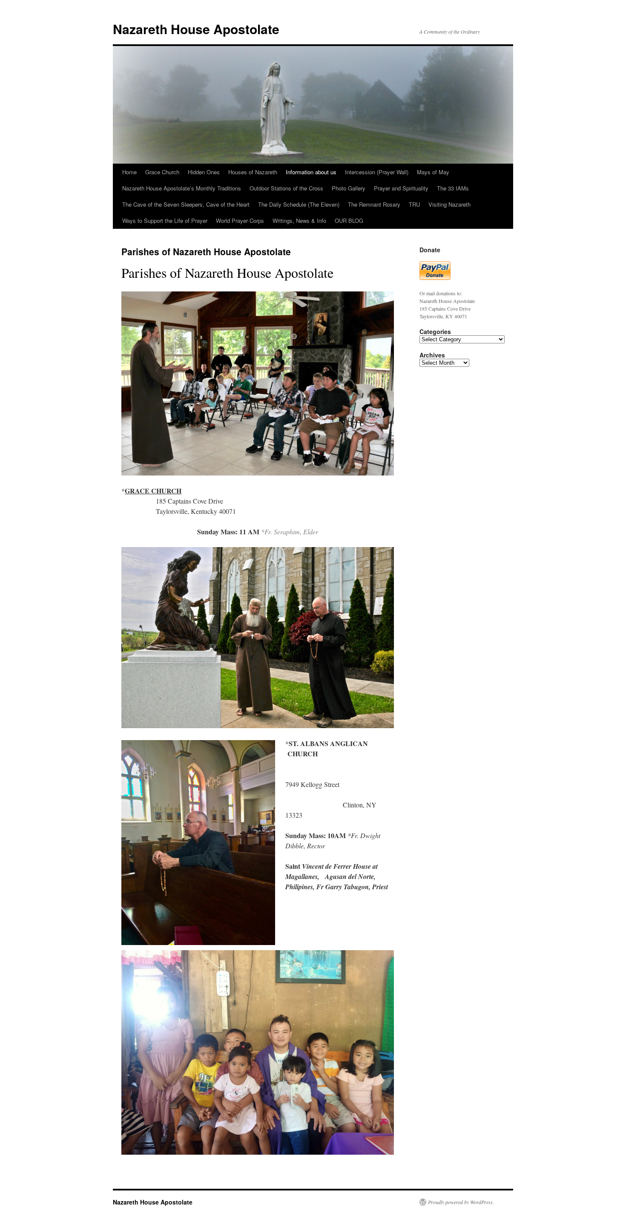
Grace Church (162, 172)
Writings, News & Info (299, 220)
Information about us (311, 172)
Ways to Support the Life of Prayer (164, 220)
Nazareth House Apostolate (196, 29)
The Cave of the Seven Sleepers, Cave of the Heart (186, 204)
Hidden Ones (204, 172)
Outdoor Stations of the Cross (286, 188)
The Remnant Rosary (374, 204)
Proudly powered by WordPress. (461, 1202)
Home (129, 172)
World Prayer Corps (240, 220)
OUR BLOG (349, 220)
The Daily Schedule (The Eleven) (298, 204)
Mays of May (433, 172)
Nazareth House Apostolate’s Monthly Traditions (181, 188)
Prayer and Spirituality (401, 188)
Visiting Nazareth (449, 204)
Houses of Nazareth (252, 172)
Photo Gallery (348, 188)
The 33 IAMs (453, 188)
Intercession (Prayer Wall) (376, 172)
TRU (414, 204)
